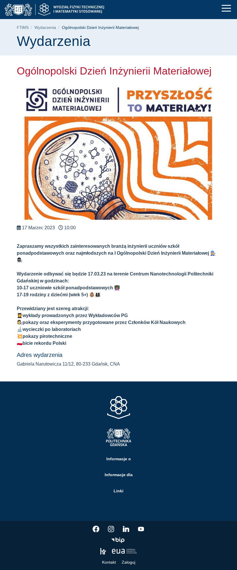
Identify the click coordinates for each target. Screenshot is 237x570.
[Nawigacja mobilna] (226, 8)
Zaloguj (128, 562)
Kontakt (109, 562)
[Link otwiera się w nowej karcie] (95, 529)
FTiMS (23, 27)
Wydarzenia (45, 27)
